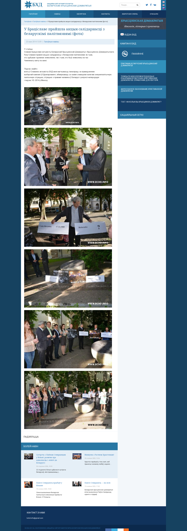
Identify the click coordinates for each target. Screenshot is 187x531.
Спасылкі (154, 14)
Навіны (57, 14)
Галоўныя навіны (51, 42)
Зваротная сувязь (130, 14)
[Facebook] (108, 529)
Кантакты (105, 14)
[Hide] (127, 530)
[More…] (125, 530)
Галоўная (33, 14)
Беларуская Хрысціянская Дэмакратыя (69, 5)
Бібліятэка (81, 14)
